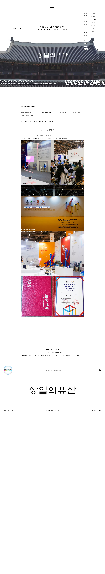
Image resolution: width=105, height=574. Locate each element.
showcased (16, 28)
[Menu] (52, 6)
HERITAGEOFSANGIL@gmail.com (52, 370)
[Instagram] (100, 370)
